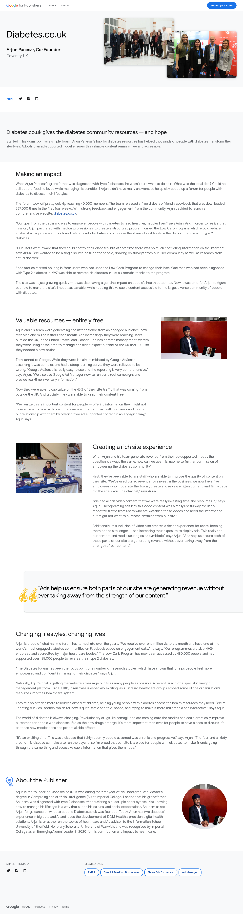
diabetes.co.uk (65, 213)
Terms (65, 906)
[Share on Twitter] (20, 99)
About (52, 5)
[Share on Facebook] (29, 99)
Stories (65, 5)
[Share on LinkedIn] (37, 99)
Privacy (53, 906)
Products (39, 906)
